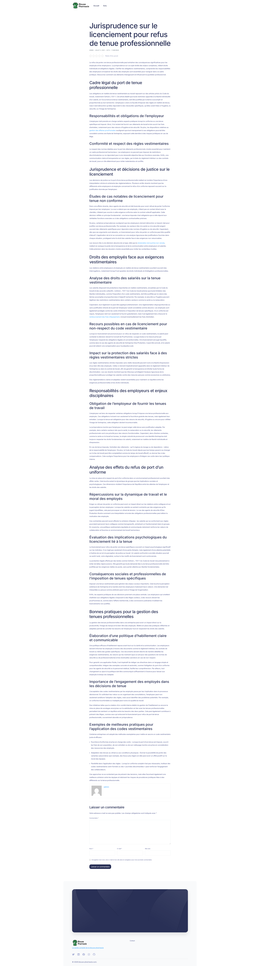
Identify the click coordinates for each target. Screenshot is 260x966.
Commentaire (94, 818)
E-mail (119, 848)
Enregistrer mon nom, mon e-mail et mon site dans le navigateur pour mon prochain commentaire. (122, 860)
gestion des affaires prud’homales (102, 130)
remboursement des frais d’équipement (104, 317)
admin (91, 50)
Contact (132, 941)
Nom (91, 848)
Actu (108, 50)
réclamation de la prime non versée (151, 243)
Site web (147, 848)
